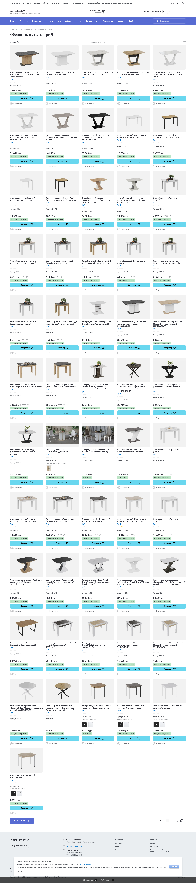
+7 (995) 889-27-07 (152, 11)
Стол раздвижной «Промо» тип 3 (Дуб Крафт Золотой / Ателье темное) (62, 386)
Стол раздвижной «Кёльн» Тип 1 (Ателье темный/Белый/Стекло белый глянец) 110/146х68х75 (96, 387)
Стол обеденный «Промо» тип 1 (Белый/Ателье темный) (24, 323)
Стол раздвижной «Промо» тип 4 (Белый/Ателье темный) (60, 520)
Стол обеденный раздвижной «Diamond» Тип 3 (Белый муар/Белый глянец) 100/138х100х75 (26, 708)
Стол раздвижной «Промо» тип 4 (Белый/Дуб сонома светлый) (24, 520)
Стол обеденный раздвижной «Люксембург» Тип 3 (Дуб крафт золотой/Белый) (96, 200)
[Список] (179, 42)
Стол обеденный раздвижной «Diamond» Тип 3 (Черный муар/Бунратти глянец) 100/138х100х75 (60, 708)
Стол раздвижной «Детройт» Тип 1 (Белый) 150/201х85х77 (61, 73)
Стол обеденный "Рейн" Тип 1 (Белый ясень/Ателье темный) (130, 451)
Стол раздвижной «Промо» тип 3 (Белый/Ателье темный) (96, 520)
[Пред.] (160, 820)
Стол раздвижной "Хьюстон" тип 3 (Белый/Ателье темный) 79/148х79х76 (132, 645)
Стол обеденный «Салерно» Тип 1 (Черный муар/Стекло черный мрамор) (168, 387)
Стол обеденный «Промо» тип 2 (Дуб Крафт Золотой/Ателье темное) (97, 262)
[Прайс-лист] (184, 42)
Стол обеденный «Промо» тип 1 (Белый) (131, 262)
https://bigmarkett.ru (86, 864)
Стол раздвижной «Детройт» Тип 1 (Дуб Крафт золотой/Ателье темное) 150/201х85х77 (26, 74)
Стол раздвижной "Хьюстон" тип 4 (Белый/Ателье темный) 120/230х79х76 (61, 645)
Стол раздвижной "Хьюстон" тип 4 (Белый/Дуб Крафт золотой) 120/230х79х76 (96, 645)
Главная (12, 29)
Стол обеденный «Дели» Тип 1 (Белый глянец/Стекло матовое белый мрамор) (95, 582)
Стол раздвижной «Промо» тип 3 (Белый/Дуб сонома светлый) (131, 520)
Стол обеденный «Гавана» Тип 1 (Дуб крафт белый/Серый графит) (98, 73)
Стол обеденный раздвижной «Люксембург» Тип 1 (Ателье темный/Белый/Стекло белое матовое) (169, 582)
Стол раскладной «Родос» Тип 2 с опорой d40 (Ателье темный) (131, 707)
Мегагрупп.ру (181, 877)
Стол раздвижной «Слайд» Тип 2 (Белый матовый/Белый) (131, 136)
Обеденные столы (30, 29)
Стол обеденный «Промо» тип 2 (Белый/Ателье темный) (59, 262)
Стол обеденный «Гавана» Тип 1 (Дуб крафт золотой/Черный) (133, 73)
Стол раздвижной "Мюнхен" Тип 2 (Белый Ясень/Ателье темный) (96, 451)
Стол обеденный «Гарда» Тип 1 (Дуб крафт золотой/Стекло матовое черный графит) (26, 582)
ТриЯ (11, 79)
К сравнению (17, 103)
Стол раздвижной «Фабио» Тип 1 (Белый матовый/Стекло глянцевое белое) (168, 74)
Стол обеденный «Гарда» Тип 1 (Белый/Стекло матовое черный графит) (60, 582)
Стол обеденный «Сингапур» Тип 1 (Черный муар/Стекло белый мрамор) (25, 452)
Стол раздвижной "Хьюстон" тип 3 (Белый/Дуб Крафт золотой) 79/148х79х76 (168, 645)
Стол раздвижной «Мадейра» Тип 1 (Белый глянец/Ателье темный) (97, 323)
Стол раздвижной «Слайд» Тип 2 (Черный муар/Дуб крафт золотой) (168, 136)
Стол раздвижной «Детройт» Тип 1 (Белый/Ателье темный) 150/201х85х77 (132, 324)
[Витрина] (173, 42)
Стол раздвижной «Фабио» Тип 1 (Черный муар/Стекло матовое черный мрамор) (96, 137)
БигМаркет (17, 10)
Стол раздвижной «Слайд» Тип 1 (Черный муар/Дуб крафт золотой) (61, 199)
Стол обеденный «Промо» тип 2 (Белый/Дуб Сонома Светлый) (24, 262)
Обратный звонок (176, 12)
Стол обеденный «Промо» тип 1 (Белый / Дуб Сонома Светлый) (166, 262)
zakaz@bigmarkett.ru (74, 846)
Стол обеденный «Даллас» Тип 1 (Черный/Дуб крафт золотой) (24, 644)
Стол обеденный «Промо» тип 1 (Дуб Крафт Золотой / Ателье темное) (62, 323)
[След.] (177, 820)
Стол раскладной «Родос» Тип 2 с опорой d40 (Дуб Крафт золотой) (96, 707)
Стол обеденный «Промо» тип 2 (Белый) (166, 199)
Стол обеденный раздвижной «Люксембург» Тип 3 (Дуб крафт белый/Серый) (131, 200)
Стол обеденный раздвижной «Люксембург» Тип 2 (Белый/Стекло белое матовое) (133, 582)
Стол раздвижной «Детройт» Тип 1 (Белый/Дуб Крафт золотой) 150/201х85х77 (168, 324)
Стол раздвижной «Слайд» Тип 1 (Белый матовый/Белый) (24, 199)
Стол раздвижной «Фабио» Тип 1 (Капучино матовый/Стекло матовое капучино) (62, 137)
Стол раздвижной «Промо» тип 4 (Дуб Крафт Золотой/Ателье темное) (26, 386)
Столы (20, 29)
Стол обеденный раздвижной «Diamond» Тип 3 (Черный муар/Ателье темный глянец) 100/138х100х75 (131, 388)
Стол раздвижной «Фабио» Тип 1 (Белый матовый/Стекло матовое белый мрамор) (24, 137)
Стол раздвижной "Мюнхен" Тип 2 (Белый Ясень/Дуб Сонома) (61, 451)
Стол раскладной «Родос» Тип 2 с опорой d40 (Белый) (167, 707)
